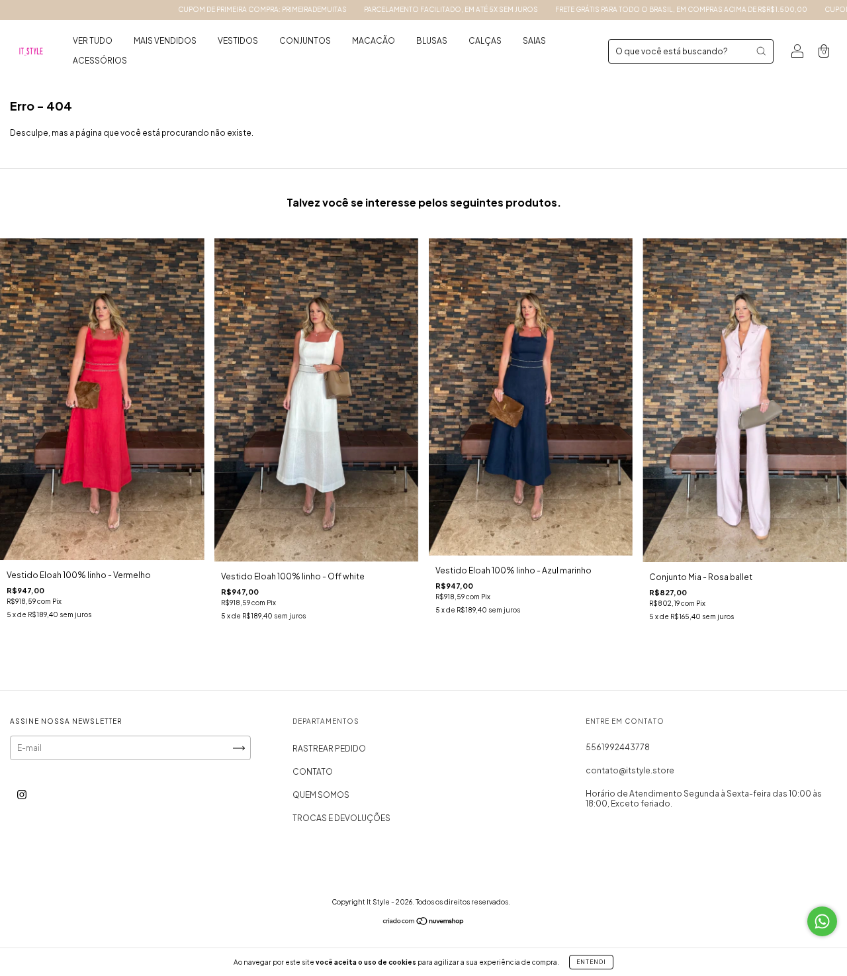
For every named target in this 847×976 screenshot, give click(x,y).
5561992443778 (618, 747)
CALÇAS (485, 41)
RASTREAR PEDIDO (329, 749)
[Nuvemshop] (423, 923)
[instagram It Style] (22, 795)
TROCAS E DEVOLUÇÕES (341, 818)
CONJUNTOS (305, 41)
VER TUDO (92, 41)
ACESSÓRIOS (100, 61)
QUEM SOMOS (320, 795)
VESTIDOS (238, 41)
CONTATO (312, 772)
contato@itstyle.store (630, 770)
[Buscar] (761, 51)
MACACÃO (373, 41)
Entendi (591, 962)
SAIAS (534, 41)
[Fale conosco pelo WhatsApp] (822, 921)
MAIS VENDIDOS (165, 41)
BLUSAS (431, 41)
